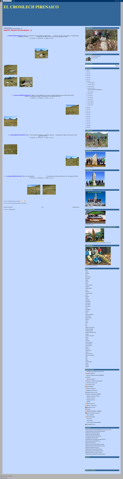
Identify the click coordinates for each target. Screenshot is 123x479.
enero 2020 (90, 104)
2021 (88, 79)
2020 (88, 81)
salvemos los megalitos (89, 355)
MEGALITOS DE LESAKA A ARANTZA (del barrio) (94, 444)
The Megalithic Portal (91, 424)
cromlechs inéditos (88, 293)
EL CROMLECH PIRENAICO (31, 7)
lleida (86, 325)
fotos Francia (87, 304)
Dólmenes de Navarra (91, 379)
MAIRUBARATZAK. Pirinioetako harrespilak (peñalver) (95, 439)
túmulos (86, 360)
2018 (88, 109)
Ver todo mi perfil (94, 57)
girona (86, 312)
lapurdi (86, 322)
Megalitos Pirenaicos (91, 399)
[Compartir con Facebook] (24, 200)
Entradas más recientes (8, 207)
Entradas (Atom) (12, 209)
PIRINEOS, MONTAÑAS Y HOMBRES (94, 411)
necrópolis (87, 340)
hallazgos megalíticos (89, 314)
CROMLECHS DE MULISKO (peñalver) (92, 432)
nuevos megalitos (88, 345)
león (86, 324)
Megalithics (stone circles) (92, 392)
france (86, 307)
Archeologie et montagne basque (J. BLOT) (95, 371)
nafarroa (86, 338)
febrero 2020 (90, 103)
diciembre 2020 (91, 82)
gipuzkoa (87, 311)
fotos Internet (87, 306)
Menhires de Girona (91, 403)
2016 (88, 112)
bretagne (87, 281)
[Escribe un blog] (22, 200)
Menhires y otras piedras (92, 405)
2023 (88, 75)
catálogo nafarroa (88, 288)
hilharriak (87, 319)
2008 (88, 127)
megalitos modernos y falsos (90, 332)
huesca (86, 320)
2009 (88, 125)
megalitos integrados (89, 330)
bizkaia (86, 280)
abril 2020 (90, 99)
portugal (86, 351)
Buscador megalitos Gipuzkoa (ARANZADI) (95, 375)
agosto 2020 (90, 92)
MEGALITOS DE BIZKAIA (90, 442)
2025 (88, 72)
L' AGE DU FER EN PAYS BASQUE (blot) (93, 436)
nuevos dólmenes (23, 203)
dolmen (86, 294)
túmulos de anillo (88, 361)
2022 (88, 77)
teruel (86, 358)
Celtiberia (89, 377)
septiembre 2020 (91, 88)
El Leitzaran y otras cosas (92, 382)
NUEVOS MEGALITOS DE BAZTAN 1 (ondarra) (94, 450)
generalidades (88, 309)
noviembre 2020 (91, 84)
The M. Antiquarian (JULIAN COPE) (94, 422)
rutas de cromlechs (89, 353)
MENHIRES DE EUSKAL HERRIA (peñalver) (93, 449)
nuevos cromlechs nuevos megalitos (15, 203)
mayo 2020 (90, 97)
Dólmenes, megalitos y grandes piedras (94, 380)
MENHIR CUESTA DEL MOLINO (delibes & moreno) (95, 445)
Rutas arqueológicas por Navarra (93, 413)
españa (86, 298)
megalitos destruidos (89, 329)
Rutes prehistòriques (91, 416)
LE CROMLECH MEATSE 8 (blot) (91, 437)
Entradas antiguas (75, 207)
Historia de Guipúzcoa (91, 388)
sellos (86, 356)
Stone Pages (89, 418)
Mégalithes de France (91, 407)
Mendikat (88, 401)
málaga (86, 337)
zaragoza (87, 364)
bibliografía (87, 278)
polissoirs (87, 348)
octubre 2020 (90, 86)
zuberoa (86, 366)
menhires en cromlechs (89, 335)
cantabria (87, 286)
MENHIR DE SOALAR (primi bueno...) (92, 447)
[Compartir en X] (23, 200)
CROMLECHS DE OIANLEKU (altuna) (92, 434)
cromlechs (87, 291)
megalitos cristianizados (89, 327)
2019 (88, 107)
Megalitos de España (91, 397)
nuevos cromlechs (88, 342)
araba (86, 270)
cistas (86, 289)
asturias (86, 271)
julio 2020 (90, 93)
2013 (88, 118)
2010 (88, 123)
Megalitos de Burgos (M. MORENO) (94, 394)
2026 (88, 70)
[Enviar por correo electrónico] (20, 200)
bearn (8, 203)
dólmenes (87, 296)
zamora (86, 363)
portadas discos (88, 350)
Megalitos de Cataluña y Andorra (93, 396)
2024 (88, 73)
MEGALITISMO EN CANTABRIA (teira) (92, 440)
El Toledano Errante (91, 384)
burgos (86, 283)
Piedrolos (89, 409)
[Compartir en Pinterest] (25, 200)
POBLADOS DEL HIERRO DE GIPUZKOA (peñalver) (95, 454)
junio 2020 (90, 95)
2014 (88, 116)
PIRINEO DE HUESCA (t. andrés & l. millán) (93, 452)
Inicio (42, 207)
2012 (88, 120)
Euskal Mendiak (90, 386)
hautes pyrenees (88, 317)
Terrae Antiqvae (90, 420)
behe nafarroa (87, 276)
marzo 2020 (90, 101)
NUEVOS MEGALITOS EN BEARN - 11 (13, 28)
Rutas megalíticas (90, 414)
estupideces (87, 299)
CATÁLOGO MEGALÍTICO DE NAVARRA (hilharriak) (95, 431)
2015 (88, 114)
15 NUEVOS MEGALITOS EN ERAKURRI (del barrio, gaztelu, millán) (98, 429)
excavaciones (88, 301)
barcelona (87, 273)
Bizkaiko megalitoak (91, 373)
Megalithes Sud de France (92, 390)
